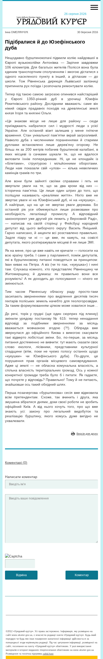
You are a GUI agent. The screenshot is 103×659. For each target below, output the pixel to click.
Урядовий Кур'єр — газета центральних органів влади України (51, 18)
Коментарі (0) (16, 463)
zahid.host (48, 654)
